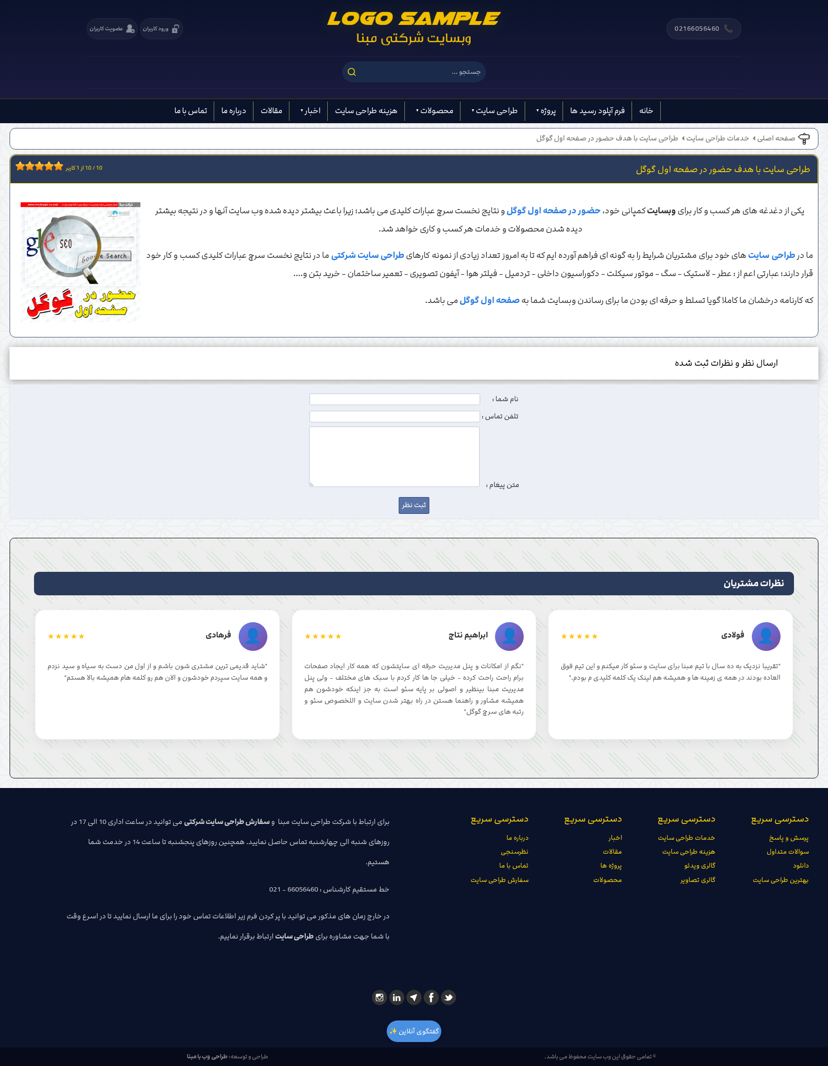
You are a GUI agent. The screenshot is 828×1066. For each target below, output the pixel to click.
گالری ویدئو (699, 865)
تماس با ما (190, 110)
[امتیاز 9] (56, 166)
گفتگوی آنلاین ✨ (414, 1031)
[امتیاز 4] (32, 166)
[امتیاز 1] (17, 166)
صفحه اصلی (776, 138)
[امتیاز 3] (27, 166)
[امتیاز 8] (51, 166)
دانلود (801, 865)
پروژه (548, 110)
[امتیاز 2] (22, 166)
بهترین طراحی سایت (781, 880)
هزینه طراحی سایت (366, 110)
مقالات (271, 110)
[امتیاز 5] (36, 166)
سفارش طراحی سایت (500, 880)
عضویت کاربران (106, 28)
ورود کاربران (156, 28)
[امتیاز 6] (41, 166)
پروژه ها (611, 865)
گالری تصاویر (697, 880)
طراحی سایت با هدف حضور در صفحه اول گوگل (607, 138)
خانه (646, 110)
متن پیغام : (502, 485)
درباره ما (233, 110)
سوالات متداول (788, 852)
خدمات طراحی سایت (717, 138)
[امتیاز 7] (46, 166)
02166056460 (704, 29)
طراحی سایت (497, 110)
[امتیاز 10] (60, 166)
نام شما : (505, 399)
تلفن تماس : (500, 416)
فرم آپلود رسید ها (597, 110)
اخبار (313, 110)
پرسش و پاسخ (789, 838)
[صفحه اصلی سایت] (414, 29)
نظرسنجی (515, 852)
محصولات (436, 110)
